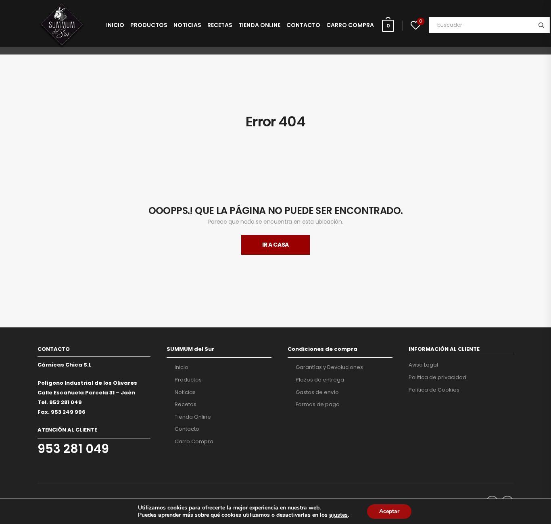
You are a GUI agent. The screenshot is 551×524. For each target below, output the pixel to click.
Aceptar (389, 511)
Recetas (219, 25)
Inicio (115, 25)
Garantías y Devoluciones (329, 367)
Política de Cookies (434, 390)
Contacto (303, 25)
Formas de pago (318, 404)
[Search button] (541, 25)
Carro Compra (350, 25)
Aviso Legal (423, 365)
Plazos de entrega (320, 380)
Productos (148, 25)
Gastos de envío (317, 392)
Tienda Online (259, 25)
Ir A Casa (275, 245)
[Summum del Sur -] (62, 25)
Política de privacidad (437, 377)
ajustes (338, 515)
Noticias (187, 25)
